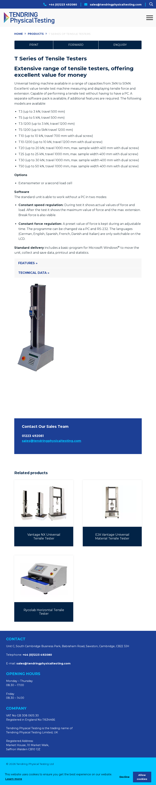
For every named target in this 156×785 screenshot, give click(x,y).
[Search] (151, 4)
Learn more (13, 779)
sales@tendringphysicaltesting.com (116, 4)
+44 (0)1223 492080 (63, 4)
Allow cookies (142, 777)
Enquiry (120, 45)
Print (33, 45)
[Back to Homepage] (73, 18)
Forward (76, 45)
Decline (124, 777)
